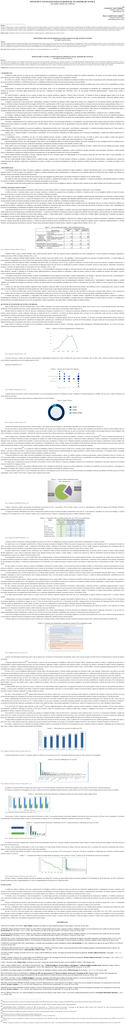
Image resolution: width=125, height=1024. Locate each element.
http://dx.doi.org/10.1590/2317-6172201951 (56, 930)
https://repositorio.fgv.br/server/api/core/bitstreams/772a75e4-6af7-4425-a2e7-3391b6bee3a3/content (30, 979)
